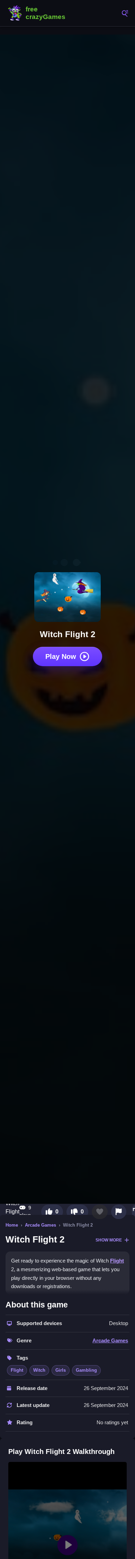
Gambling (86, 1370)
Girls (60, 1370)
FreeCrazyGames (38, 13)
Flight (117, 1261)
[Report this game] (118, 1211)
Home (12, 1225)
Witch (39, 1370)
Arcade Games (40, 1225)
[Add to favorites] (100, 1211)
